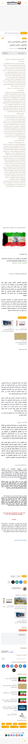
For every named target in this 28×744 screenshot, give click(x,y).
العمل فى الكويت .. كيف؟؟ (21, 329)
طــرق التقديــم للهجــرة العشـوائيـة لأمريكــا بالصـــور (8, 330)
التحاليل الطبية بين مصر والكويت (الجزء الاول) (14, 59)
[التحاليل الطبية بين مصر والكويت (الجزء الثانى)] (22, 693)
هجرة (7, 726)
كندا (25, 726)
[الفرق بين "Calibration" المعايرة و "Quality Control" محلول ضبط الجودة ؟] (22, 707)
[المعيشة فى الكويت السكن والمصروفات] (22, 679)
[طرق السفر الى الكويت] (22, 715)
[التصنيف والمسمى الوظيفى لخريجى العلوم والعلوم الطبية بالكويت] (22, 700)
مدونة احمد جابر (7, 732)
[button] (20, 582)
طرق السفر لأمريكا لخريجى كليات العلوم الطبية (21, 343)
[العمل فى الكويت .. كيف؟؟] (20, 323)
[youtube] (16, 666)
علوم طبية (13, 576)
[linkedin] (3, 666)
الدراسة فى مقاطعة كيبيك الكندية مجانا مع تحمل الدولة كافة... (21, 608)
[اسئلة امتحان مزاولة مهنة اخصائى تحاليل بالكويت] (22, 686)
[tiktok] (14, 670)
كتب (3, 723)
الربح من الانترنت (22, 723)
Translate (11, 652)
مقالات (16, 726)
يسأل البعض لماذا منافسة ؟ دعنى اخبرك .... (15, 88)
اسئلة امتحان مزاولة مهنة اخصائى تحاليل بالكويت (10, 686)
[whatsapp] (20, 666)
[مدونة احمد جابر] (14, 3)
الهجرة (24, 38)
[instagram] (7, 666)
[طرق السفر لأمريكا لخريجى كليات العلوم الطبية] (20, 336)
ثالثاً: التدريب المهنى (20, 113)
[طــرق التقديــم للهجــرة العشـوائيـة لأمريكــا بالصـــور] (7, 323)
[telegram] (12, 666)
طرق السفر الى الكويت (12, 714)
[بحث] (2, 3)
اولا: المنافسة (21, 61)
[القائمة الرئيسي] (26, 3)
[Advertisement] (14, 18)
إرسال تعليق (21, 634)
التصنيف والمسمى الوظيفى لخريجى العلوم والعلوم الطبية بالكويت (9, 700)
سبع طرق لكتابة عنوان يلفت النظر (11, 33)
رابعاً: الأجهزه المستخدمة (19, 140)
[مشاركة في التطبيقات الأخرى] (9, 582)
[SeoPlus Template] (23, 733)
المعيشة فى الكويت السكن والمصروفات (11, 679)
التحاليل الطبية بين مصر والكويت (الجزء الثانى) (10, 693)
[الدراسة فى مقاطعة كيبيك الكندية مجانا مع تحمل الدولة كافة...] (20, 600)
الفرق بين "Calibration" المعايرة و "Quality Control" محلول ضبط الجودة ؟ (9, 708)
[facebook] (24, 666)
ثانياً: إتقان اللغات (20, 90)
